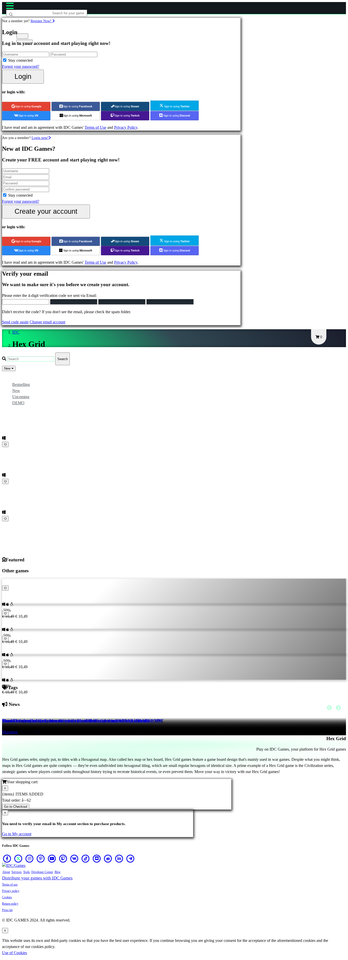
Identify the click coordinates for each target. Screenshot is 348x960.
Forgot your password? (20, 66)
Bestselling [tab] (21, 384)
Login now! (40, 138)
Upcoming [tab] (20, 397)
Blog (57, 872)
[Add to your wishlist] (5, 444)
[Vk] (74, 858)
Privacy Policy (125, 127)
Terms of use (10, 884)
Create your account (46, 211)
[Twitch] (63, 858)
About (6, 872)
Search (62, 359)
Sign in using (28, 106)
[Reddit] (108, 858)
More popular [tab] (23, 378)
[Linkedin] (119, 858)
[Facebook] (7, 858)
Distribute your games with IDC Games (37, 878)
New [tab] (16, 390)
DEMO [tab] (18, 403)
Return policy (10, 903)
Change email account (47, 322)
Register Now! (41, 21)
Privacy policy (10, 891)
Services (16, 872)
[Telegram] (130, 858)
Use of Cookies (14, 953)
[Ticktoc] (86, 858)
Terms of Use (95, 127)
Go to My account (16, 834)
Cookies (7, 897)
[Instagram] (29, 858)
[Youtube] (52, 858)
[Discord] (97, 858)
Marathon (10, 732)
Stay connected (20, 60)
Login (23, 76)
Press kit (7, 910)
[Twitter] (18, 858)
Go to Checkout (15, 807)
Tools (26, 872)
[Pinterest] (41, 858)
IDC (15, 332)
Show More (12, 525)
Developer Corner (42, 872)
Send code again (15, 322)
